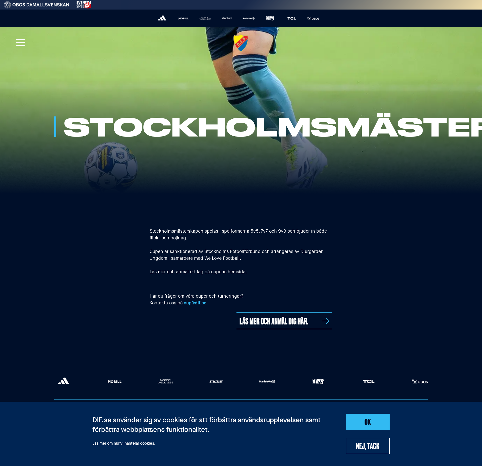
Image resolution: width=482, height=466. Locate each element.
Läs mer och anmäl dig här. (273, 320)
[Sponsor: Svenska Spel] (84, 4)
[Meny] (20, 43)
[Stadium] (227, 18)
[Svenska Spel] (270, 18)
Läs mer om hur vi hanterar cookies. (123, 444)
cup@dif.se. (196, 303)
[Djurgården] (241, 43)
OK (368, 421)
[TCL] (292, 18)
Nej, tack (367, 445)
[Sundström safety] (249, 18)
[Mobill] (184, 18)
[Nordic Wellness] (205, 18)
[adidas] (162, 18)
